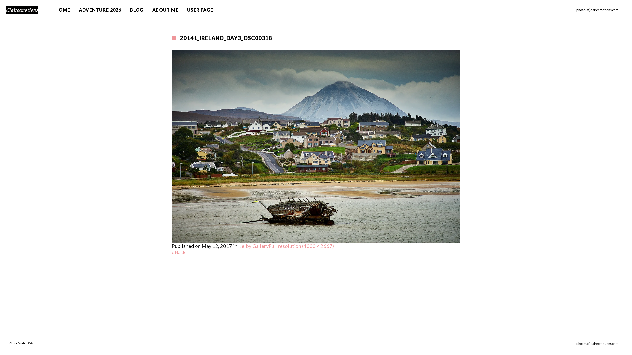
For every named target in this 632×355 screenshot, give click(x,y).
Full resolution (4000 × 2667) (301, 246)
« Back (179, 252)
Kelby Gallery (253, 246)
